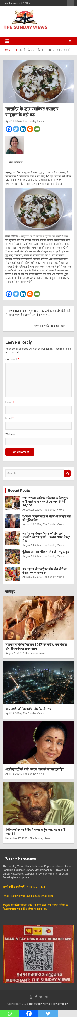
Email (9, 418)
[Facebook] (9, 129)
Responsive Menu (70, 3)
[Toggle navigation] (7, 41)
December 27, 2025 (16, 838)
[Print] (30, 129)
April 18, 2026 (13, 713)
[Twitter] (16, 129)
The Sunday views (39, 1003)
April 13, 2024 (13, 121)
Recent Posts (19, 490)
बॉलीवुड (10, 591)
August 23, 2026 (31, 556)
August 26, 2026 (31, 509)
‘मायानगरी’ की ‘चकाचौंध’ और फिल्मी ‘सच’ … (30, 709)
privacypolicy (60, 1003)
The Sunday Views (33, 121)
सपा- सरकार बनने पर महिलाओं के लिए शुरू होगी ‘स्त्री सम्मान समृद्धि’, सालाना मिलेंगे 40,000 (45, 501)
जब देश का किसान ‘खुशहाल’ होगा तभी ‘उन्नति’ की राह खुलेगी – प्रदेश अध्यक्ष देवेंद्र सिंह (46, 537)
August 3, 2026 (13, 653)
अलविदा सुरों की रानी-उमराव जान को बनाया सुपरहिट (34, 769)
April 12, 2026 (13, 773)
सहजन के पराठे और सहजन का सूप (51, 325)
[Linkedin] (23, 129)
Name (9, 402)
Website (10, 434)
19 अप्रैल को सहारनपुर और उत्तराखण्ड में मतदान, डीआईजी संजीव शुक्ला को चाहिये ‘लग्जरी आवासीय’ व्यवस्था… (40, 312)
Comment (12, 359)
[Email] (37, 129)
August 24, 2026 (31, 545)
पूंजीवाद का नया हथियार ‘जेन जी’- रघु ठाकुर (45, 552)
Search (68, 473)
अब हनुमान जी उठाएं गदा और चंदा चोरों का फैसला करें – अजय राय (44, 570)
